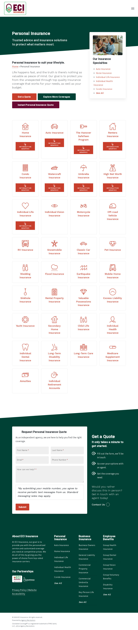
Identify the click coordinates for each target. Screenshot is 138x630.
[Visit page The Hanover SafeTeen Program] (83, 139)
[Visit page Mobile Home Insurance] (113, 272)
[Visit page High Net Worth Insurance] (113, 179)
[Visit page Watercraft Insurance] (54, 179)
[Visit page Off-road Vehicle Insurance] (113, 216)
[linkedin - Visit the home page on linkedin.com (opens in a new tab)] (120, 617)
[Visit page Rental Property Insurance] (54, 298)
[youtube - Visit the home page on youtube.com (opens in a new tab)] (125, 617)
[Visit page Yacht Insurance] (25, 325)
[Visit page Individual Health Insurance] (113, 325)
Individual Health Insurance (62, 569)
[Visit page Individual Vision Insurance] (54, 216)
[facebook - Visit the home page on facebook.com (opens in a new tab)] (115, 617)
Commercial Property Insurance (85, 569)
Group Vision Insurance (109, 567)
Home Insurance (104, 73)
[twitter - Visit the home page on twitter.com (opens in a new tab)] (110, 617)
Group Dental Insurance (109, 557)
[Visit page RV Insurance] (25, 248)
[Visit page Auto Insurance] (54, 139)
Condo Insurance (104, 89)
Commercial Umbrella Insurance (85, 582)
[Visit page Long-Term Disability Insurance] (54, 353)
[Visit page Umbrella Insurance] (83, 179)
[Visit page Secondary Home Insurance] (54, 325)
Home (15, 66)
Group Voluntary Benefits (111, 576)
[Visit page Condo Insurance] (25, 179)
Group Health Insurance (109, 547)
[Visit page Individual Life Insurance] (25, 216)
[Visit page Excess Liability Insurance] (113, 298)
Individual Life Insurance (108, 77)
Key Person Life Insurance (86, 594)
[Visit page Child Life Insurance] (83, 325)
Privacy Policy (19, 590)
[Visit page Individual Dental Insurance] (25, 353)
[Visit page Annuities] (25, 381)
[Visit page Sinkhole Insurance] (25, 298)
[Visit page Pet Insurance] (113, 248)
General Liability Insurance (87, 557)
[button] (132, 8)
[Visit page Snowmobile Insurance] (54, 248)
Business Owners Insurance (87, 547)
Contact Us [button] (98, 504)
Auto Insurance (103, 69)
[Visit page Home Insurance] (25, 139)
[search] (127, 8)
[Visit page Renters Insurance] (113, 139)
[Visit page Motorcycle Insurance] (83, 216)
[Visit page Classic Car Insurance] (83, 248)
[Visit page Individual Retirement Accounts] (54, 381)
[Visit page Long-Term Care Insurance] (83, 353)
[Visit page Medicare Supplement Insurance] (113, 353)
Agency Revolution (28, 620)
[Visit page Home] (15, 8)
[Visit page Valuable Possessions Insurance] (83, 298)
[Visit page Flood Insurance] (54, 272)
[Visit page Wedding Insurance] (25, 272)
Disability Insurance (108, 586)
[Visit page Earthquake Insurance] (83, 272)
